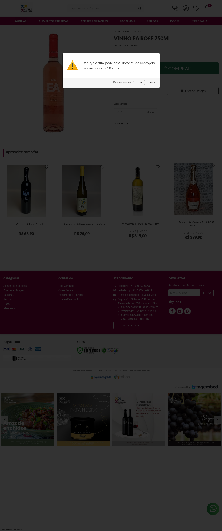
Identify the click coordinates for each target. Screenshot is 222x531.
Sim (140, 82)
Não (152, 82)
